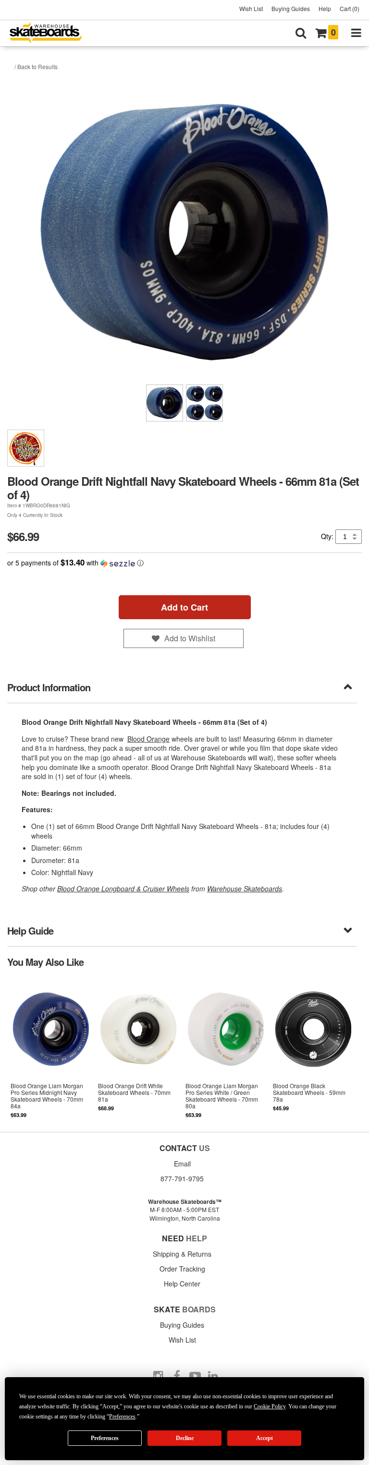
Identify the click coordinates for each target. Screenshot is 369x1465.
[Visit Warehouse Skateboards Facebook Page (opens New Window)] (177, 1376)
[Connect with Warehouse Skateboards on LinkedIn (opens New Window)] (213, 1376)
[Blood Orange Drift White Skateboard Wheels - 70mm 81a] (138, 1048)
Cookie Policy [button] (269, 1406)
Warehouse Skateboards (244, 888)
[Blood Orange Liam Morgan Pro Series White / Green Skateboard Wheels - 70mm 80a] (226, 1048)
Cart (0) (349, 8)
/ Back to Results (36, 66)
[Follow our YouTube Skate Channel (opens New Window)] (195, 1376)
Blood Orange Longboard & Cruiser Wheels (123, 888)
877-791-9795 (182, 1178)
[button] (184, 563)
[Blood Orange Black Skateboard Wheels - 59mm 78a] (313, 1048)
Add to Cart (184, 607)
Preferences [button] (122, 1416)
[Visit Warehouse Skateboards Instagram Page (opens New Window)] (158, 1376)
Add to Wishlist (189, 638)
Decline (185, 1438)
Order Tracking (182, 1268)
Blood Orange (148, 739)
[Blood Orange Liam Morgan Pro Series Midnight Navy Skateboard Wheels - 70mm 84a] (51, 1048)
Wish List (251, 8)
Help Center (182, 1283)
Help (325, 8)
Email (182, 1163)
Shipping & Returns (182, 1254)
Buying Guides (290, 8)
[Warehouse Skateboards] (50, 33)
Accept (264, 1438)
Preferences (105, 1438)
